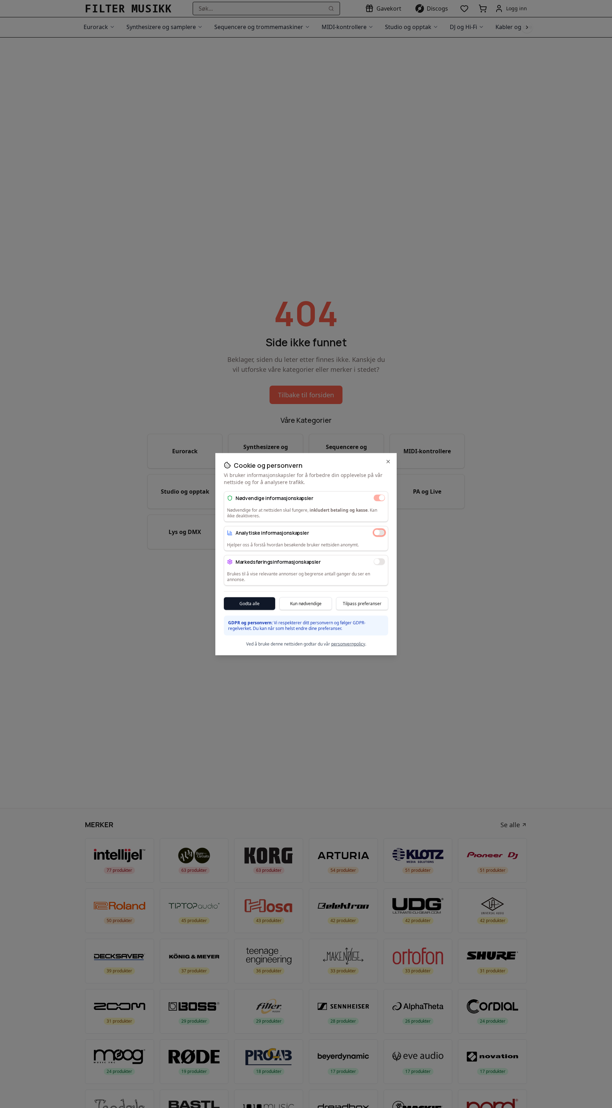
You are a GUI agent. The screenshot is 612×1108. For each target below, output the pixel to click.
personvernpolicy (348, 644)
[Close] (388, 461)
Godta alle (249, 603)
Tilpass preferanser (362, 603)
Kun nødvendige (306, 603)
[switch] (379, 498)
